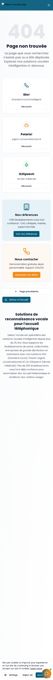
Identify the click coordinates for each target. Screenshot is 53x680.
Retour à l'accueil (18, 299)
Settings (13, 675)
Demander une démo (26, 274)
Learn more (36, 668)
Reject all (28, 675)
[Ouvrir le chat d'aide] (46, 673)
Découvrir (26, 106)
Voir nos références (26, 233)
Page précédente (29, 291)
